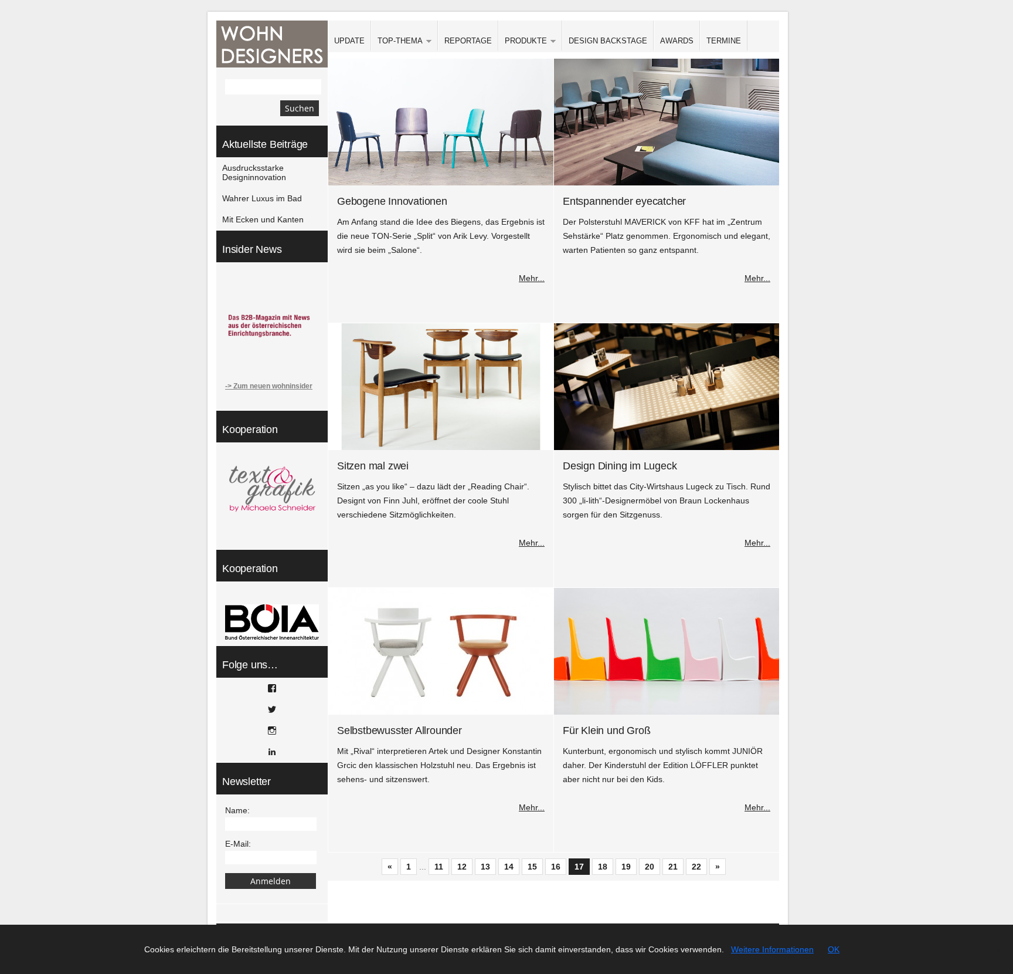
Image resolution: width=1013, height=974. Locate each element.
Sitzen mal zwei (373, 466)
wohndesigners (272, 44)
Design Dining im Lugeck (620, 466)
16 (555, 866)
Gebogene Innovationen (392, 201)
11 (438, 866)
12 (462, 866)
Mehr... (532, 278)
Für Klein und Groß (606, 730)
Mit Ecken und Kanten (263, 219)
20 (649, 866)
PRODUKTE (522, 41)
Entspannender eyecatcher (624, 201)
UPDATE (349, 40)
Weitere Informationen (772, 949)
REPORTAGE (468, 40)
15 (532, 866)
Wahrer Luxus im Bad (262, 198)
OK (833, 949)
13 (485, 866)
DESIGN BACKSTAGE (608, 40)
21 (673, 866)
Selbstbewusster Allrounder (399, 730)
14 (509, 866)
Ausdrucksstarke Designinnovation (254, 172)
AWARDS (677, 40)
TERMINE (723, 40)
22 (696, 866)
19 (626, 866)
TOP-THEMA (397, 41)
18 (602, 866)
